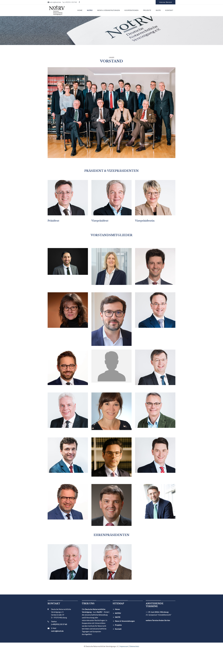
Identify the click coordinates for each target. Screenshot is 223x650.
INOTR (117, 617)
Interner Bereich (165, 2)
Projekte (118, 625)
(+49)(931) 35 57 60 (59, 624)
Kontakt (118, 629)
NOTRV (118, 613)
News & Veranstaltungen (125, 621)
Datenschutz (134, 646)
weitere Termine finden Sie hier (158, 620)
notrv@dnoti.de (55, 2)
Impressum (124, 646)
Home (117, 609)
